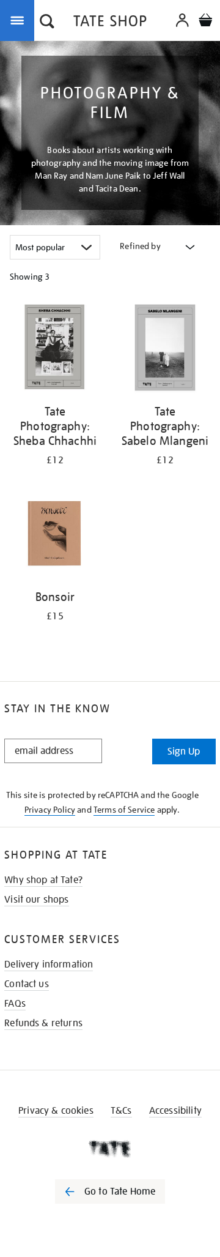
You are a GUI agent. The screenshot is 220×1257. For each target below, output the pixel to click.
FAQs (15, 1004)
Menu (19, 19)
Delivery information (48, 964)
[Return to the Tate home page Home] (110, 23)
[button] (47, 22)
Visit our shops (36, 899)
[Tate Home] (110, 1148)
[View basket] (205, 22)
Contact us (26, 984)
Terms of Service (124, 809)
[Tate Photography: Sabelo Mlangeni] (165, 350)
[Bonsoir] (55, 535)
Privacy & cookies (56, 1111)
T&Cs (121, 1111)
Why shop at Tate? (43, 880)
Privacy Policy (49, 809)
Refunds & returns (43, 1023)
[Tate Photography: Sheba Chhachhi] (55, 350)
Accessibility (175, 1111)
